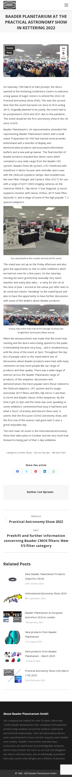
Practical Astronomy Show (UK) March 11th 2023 (47, 673)
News (9, 52)
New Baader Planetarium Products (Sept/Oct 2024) (45, 576)
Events (10, 48)
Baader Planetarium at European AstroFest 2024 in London (44, 615)
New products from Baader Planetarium (41, 634)
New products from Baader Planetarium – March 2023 (41, 654)
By (42, 452)
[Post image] (12, 579)
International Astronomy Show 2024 (46, 593)
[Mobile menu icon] (66, 5)
